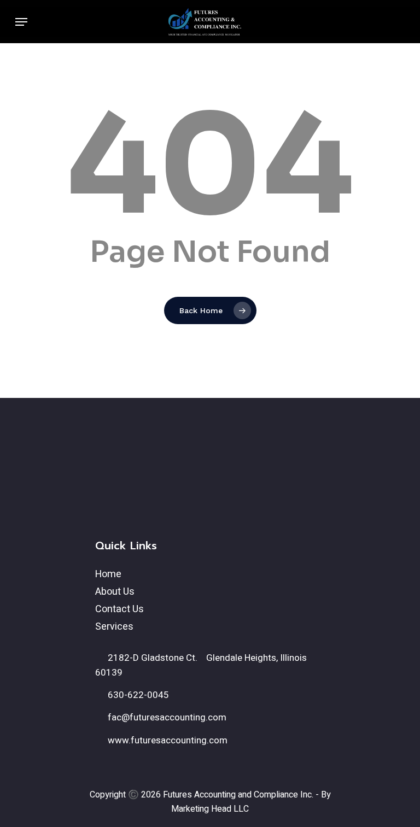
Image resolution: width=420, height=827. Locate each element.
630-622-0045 (137, 695)
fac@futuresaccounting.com (166, 717)
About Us (115, 591)
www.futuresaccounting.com (167, 740)
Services (114, 626)
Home (108, 574)
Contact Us (119, 609)
